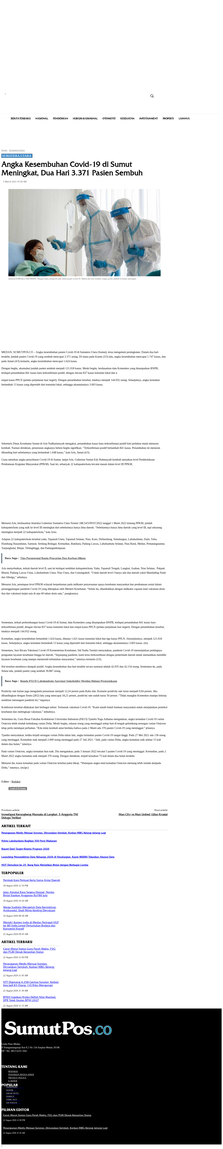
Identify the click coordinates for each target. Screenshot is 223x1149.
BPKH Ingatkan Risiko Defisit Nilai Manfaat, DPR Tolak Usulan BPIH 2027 (29, 999)
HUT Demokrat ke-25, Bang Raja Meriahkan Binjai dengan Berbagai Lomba (44, 864)
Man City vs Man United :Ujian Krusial (143, 814)
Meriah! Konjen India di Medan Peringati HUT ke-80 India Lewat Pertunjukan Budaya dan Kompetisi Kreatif (31, 925)
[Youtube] (22, 1057)
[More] (83, 288)
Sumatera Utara (17, 150)
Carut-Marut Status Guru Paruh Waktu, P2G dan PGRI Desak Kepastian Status (29, 950)
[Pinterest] (58, 288)
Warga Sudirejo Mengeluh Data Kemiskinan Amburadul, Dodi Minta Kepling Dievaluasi (29, 909)
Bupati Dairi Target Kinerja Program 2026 (25, 848)
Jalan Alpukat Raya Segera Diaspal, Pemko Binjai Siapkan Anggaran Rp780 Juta (28, 894)
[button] (152, 96)
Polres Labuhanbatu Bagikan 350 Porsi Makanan (29, 840)
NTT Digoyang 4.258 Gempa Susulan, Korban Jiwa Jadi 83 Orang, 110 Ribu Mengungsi (31, 984)
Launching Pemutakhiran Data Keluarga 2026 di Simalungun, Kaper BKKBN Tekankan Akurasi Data (57, 856)
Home (4, 150)
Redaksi (15, 781)
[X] (45, 288)
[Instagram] (9, 1057)
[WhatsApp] (70, 288)
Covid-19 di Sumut (18, 788)
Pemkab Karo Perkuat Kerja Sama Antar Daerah (31, 880)
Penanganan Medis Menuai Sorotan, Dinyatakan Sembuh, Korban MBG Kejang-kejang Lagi (53, 832)
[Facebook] (33, 288)
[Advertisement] (111, 134)
